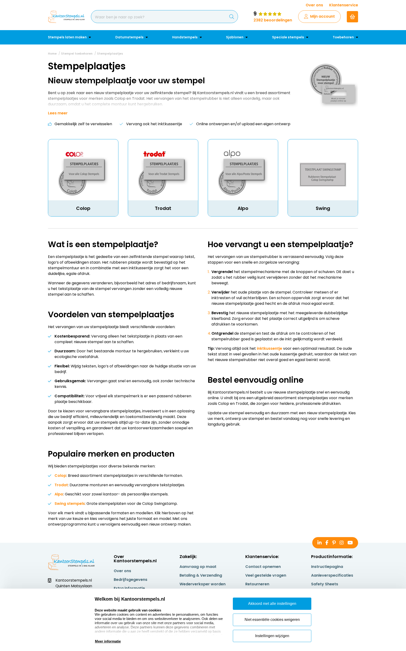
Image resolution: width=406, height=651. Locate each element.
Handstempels (185, 37)
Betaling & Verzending (201, 575)
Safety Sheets (324, 584)
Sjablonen (235, 37)
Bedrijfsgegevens (130, 579)
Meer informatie (108, 641)
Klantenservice (343, 5)
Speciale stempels (288, 37)
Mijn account (322, 16)
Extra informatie (129, 588)
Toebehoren (344, 37)
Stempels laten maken (67, 37)
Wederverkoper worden (203, 584)
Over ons (314, 5)
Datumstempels (129, 37)
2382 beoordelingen (273, 20)
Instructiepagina (327, 566)
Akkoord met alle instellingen (272, 604)
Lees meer (58, 113)
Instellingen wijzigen (272, 636)
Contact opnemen (263, 566)
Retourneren (257, 584)
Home (52, 54)
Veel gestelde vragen (265, 575)
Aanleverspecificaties (332, 575)
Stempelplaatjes (110, 54)
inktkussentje (269, 348)
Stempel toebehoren (77, 54)
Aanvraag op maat (198, 566)
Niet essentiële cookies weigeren (272, 620)
